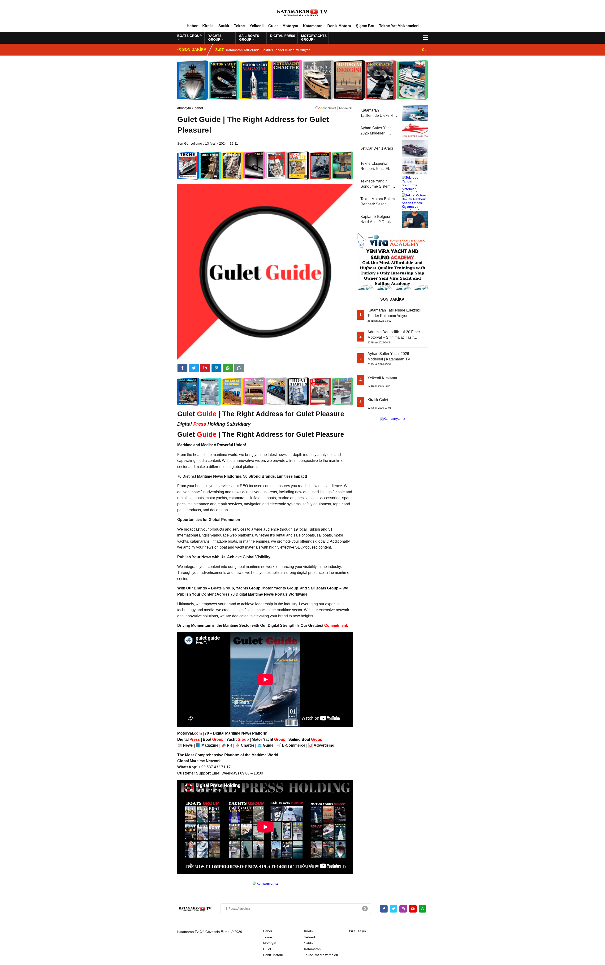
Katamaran (313, 26)
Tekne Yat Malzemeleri (399, 26)
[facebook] (182, 367)
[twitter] (194, 367)
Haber (192, 26)
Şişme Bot (365, 26)
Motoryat (290, 26)
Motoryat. (189, 733)
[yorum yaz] (239, 367)
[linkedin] (205, 367)
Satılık (223, 26)
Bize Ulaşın (357, 931)
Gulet (273, 26)
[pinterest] (216, 367)
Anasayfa (184, 108)
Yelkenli (257, 26)
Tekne (239, 26)
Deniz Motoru (339, 26)
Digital (189, 739)
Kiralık (208, 26)
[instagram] (403, 909)
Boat (214, 739)
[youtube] (413, 909)
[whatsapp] (422, 909)
